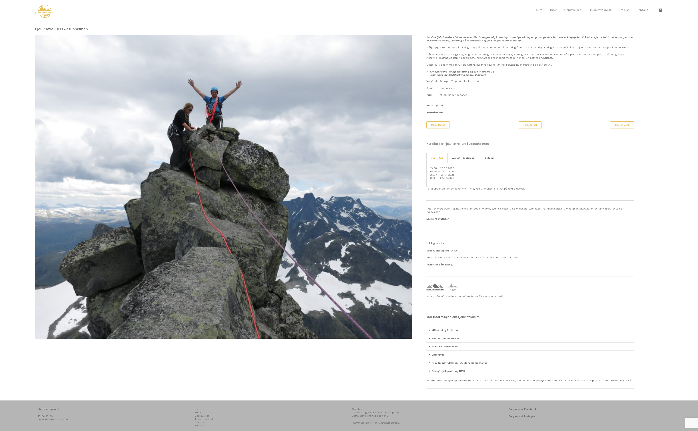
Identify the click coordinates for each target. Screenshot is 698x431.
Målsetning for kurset (446, 330)
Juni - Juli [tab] (437, 158)
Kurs (197, 409)
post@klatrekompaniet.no (552, 380)
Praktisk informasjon (445, 346)
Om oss (199, 422)
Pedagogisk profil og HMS (448, 371)
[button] (39, 186)
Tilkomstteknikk (204, 419)
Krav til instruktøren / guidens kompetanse (460, 362)
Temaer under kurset (445, 338)
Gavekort (358, 409)
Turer (198, 412)
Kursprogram (434, 105)
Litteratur (438, 354)
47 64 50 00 (45, 416)
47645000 (509, 380)
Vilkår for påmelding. (439, 264)
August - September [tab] (463, 158)
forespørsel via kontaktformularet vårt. (610, 380)
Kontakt (199, 425)
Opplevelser (202, 415)
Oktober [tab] (489, 158)
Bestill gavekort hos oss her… (370, 415)
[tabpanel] (462, 175)
